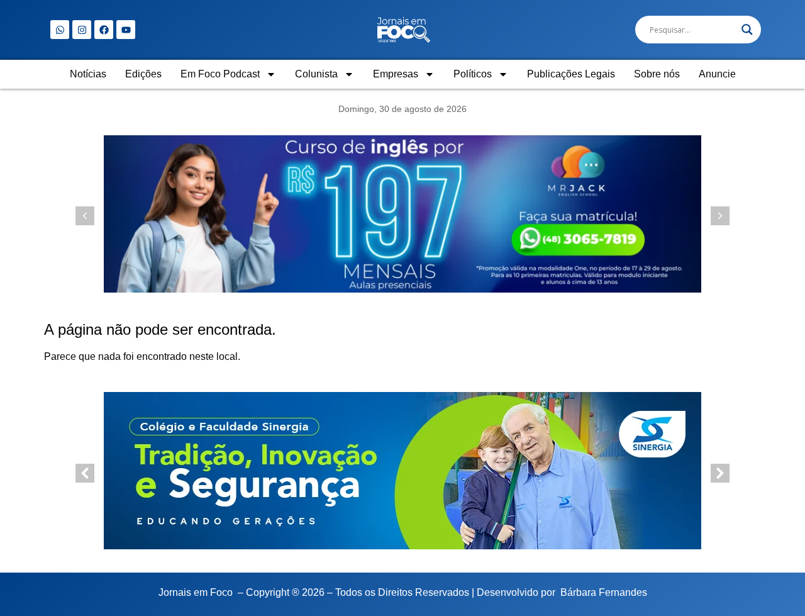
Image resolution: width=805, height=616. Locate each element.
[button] (720, 215)
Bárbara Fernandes (603, 592)
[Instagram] (81, 29)
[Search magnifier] (747, 29)
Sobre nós (657, 74)
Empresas (395, 74)
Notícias (88, 74)
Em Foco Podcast (220, 74)
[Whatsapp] (59, 29)
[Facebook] (103, 29)
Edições (143, 74)
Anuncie (717, 74)
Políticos (472, 74)
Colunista (316, 74)
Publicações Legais (571, 74)
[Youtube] (125, 29)
